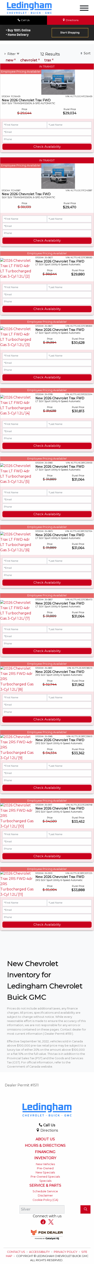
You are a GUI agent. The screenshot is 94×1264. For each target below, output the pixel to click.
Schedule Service (45, 1191)
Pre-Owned (45, 1168)
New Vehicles (45, 1164)
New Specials (45, 1172)
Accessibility (39, 1251)
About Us (45, 1139)
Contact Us (16, 1251)
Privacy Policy (66, 1251)
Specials (45, 1180)
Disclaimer (45, 1195)
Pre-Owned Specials (45, 1176)
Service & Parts (45, 1185)
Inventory (45, 1158)
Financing (45, 1152)
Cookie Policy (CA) (45, 1200)
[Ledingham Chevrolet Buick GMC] (29, 7)
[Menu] (84, 9)
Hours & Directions (45, 1146)
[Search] (85, 1209)
